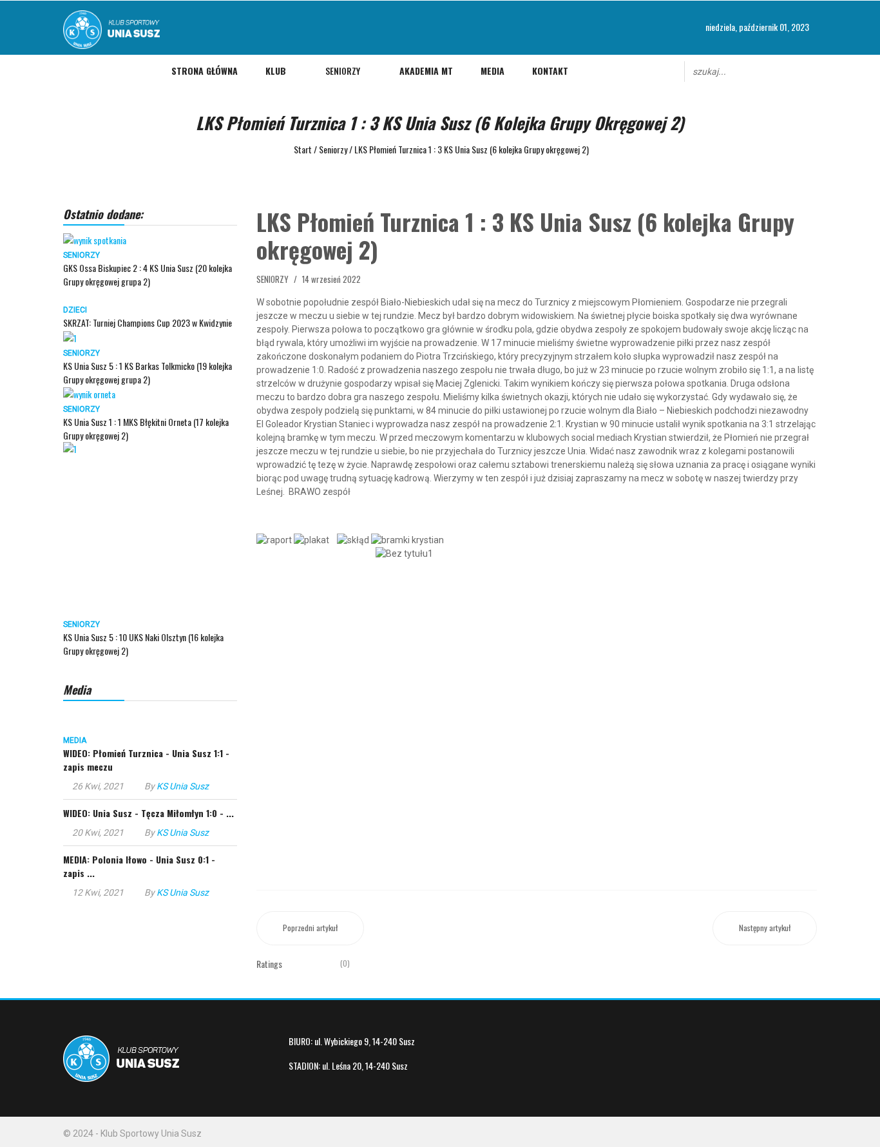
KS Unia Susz (183, 786)
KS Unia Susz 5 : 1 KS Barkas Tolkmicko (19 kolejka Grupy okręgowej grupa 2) (147, 372)
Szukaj (811, 70)
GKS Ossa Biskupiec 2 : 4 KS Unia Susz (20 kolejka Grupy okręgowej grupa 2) (147, 274)
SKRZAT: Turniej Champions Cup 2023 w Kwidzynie (147, 322)
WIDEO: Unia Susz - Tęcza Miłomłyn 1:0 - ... (148, 813)
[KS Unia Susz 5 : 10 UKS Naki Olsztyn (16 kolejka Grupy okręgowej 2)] (150, 529)
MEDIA (74, 740)
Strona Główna (204, 70)
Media (492, 70)
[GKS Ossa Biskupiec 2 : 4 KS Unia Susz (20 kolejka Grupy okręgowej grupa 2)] (94, 239)
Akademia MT (426, 70)
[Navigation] (71, 71)
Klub (275, 70)
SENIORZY (81, 255)
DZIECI (75, 309)
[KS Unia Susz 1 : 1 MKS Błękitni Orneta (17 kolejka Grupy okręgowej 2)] (89, 393)
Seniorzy (342, 70)
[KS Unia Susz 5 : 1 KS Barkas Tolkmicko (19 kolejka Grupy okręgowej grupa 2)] (70, 336)
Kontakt (550, 70)
